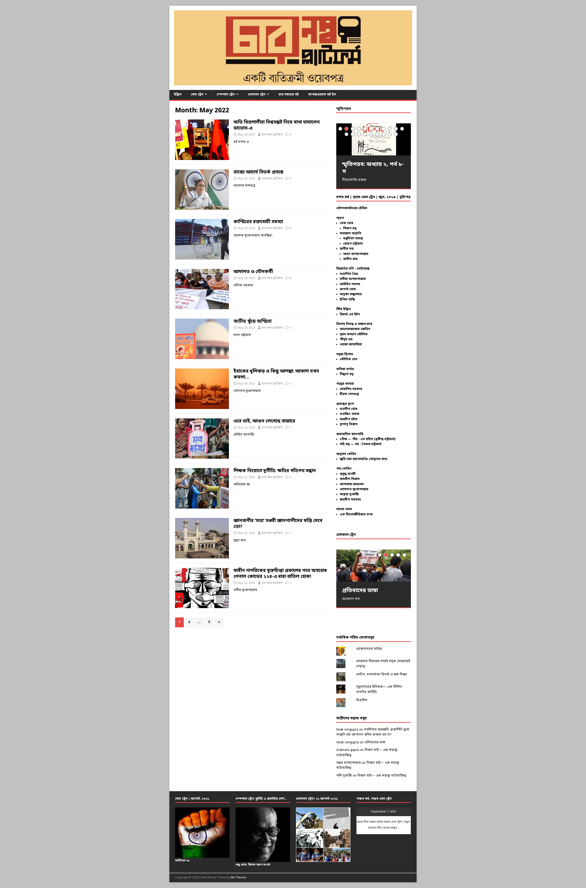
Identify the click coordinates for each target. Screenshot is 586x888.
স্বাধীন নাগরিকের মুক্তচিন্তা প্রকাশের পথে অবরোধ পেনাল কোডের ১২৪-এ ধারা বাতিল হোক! (280, 574)
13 (353, 134)
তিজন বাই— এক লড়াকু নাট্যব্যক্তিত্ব (382, 776)
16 (371, 134)
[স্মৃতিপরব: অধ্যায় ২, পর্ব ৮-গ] (373, 139)
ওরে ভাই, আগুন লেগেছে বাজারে (264, 421)
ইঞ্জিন (178, 94)
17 (377, 134)
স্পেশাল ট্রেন (226, 94)
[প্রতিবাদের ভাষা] (373, 565)
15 (365, 134)
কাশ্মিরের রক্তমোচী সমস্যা (258, 222)
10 (396, 129)
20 (396, 134)
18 (383, 134)
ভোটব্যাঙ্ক (363, 269)
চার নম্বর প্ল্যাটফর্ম (272, 135)
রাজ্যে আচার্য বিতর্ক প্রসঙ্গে (258, 172)
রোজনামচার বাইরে (369, 649)
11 (402, 129)
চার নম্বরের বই (289, 94)
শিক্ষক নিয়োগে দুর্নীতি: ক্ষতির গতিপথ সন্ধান (274, 471)
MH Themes (239, 878)
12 (346, 134)
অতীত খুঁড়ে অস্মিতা (252, 322)
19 (390, 134)
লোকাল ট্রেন (256, 94)
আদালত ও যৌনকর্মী (253, 272)
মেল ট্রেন (197, 94)
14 (359, 134)
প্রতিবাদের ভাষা (375, 742)
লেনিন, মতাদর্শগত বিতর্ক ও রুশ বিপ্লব (381, 674)
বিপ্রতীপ (361, 700)
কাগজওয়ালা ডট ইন (322, 94)
